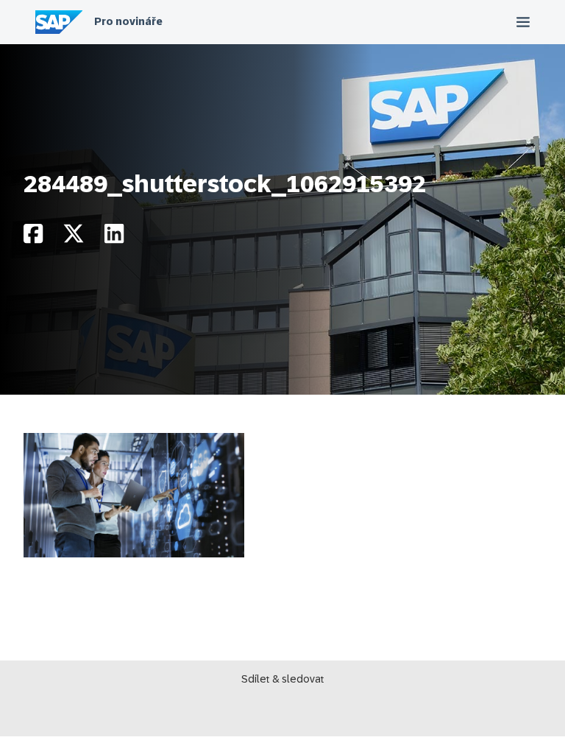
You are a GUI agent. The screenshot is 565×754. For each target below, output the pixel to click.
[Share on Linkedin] (114, 237)
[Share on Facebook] (33, 237)
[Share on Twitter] (74, 237)
